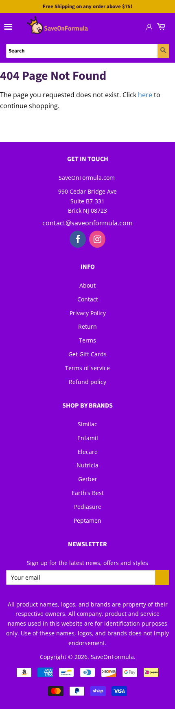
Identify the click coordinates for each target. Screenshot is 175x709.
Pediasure (87, 506)
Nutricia (87, 465)
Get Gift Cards (87, 354)
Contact (87, 299)
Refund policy (87, 382)
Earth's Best (88, 493)
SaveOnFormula (112, 657)
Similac (87, 424)
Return (87, 326)
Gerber (87, 479)
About (87, 285)
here (145, 94)
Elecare (88, 452)
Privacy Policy (88, 313)
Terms (87, 340)
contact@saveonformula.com (87, 222)
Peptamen (87, 520)
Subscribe (162, 577)
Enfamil (87, 438)
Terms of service (87, 368)
